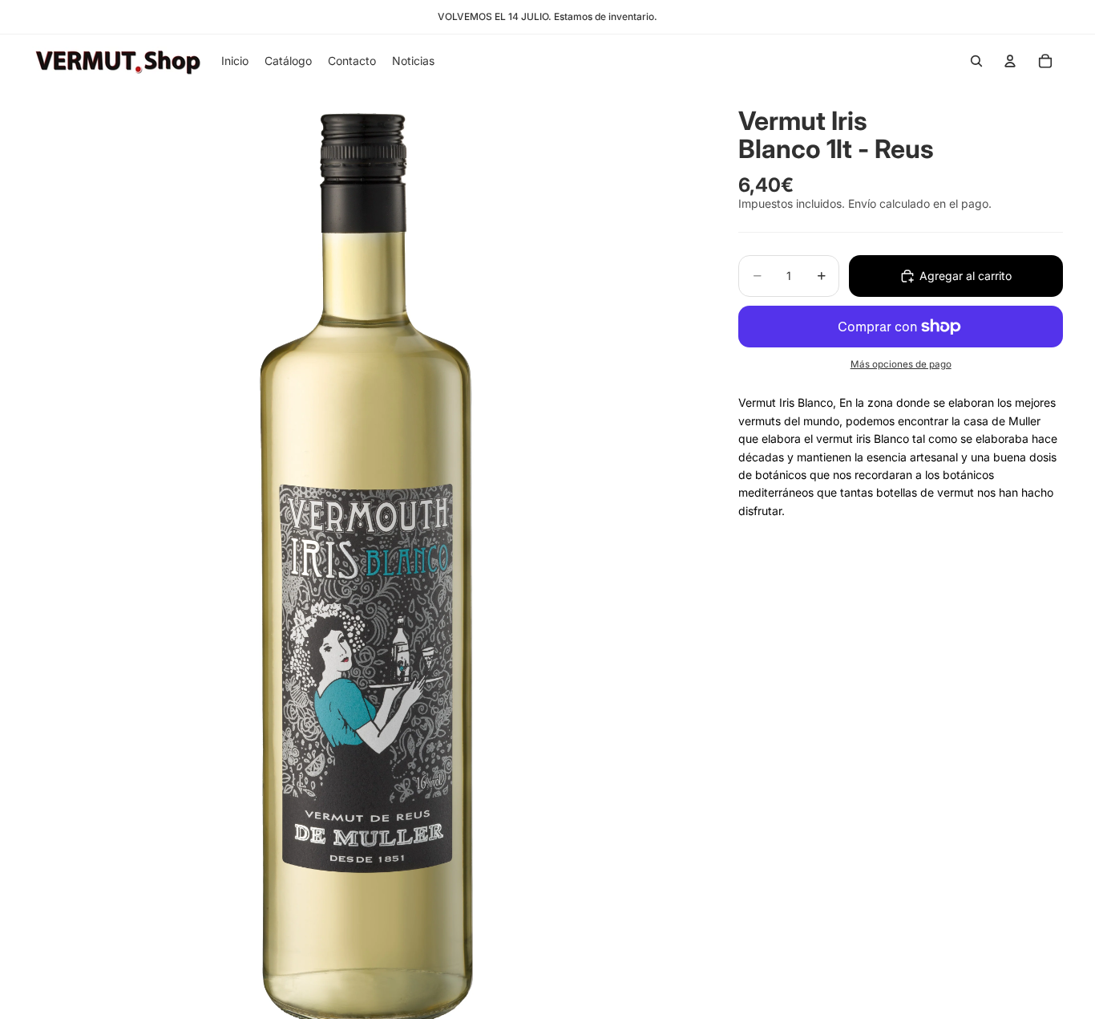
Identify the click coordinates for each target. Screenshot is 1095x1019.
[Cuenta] (1010, 61)
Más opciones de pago (901, 364)
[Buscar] (976, 61)
